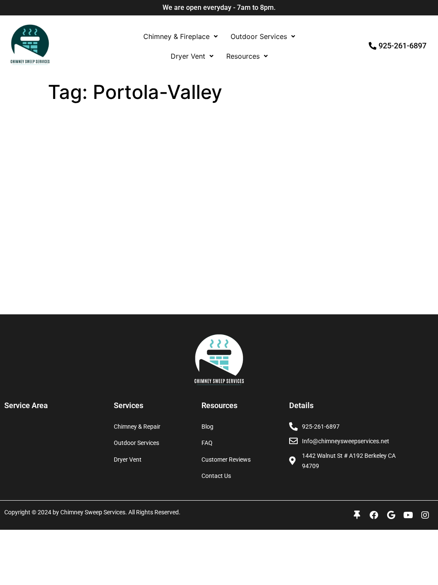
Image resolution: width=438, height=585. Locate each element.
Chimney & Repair (137, 426)
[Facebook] (373, 515)
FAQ (207, 442)
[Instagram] (425, 515)
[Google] (391, 515)
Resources (243, 56)
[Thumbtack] (356, 515)
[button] (180, 36)
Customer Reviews (226, 459)
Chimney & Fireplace (176, 36)
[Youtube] (408, 515)
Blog (207, 426)
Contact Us (216, 475)
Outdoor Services (259, 36)
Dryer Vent (188, 56)
